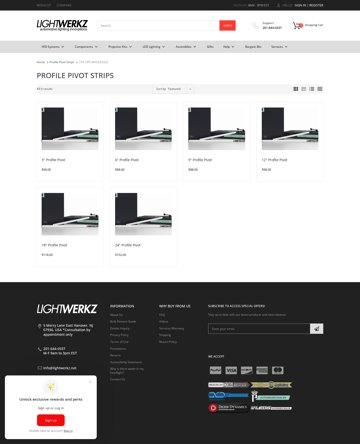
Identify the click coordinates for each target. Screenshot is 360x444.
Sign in (300, 5)
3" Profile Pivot (53, 159)
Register (316, 5)
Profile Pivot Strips (61, 62)
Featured (174, 89)
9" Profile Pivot (200, 159)
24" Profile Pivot (128, 245)
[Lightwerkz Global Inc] (62, 25)
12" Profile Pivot (274, 159)
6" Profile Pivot (127, 159)
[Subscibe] (316, 329)
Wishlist (44, 5)
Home (41, 62)
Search (227, 25)
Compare (64, 5)
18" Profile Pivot (54, 245)
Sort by (161, 89)
